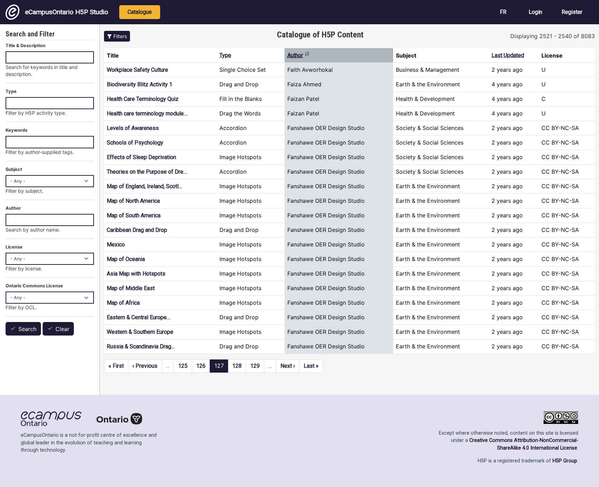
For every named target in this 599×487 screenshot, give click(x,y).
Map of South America (133, 215)
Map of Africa (123, 302)
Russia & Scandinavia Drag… (141, 346)
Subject (14, 169)
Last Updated (508, 55)
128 (237, 366)
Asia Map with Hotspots (136, 273)
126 (201, 366)
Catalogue (140, 12)
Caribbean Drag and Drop (137, 230)
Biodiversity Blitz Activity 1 (139, 84)
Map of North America (133, 201)
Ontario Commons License (34, 285)
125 (183, 366)
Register (572, 12)
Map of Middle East (131, 288)
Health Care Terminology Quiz (143, 99)
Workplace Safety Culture (137, 70)
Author (298, 55)
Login (535, 12)
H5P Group (565, 461)
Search (27, 328)
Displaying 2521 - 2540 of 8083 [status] (552, 36)
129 (255, 366)
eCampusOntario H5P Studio (66, 12)
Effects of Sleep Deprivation (141, 157)
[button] (117, 36)
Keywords (16, 130)
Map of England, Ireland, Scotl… (144, 186)
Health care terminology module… (147, 113)
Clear (62, 328)
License (14, 247)
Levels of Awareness (133, 128)
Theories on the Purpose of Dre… (147, 171)
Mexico (116, 244)
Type (225, 55)
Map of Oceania (126, 259)
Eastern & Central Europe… (138, 317)
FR (503, 12)
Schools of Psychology (135, 142)
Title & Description (25, 45)
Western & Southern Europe (140, 332)
